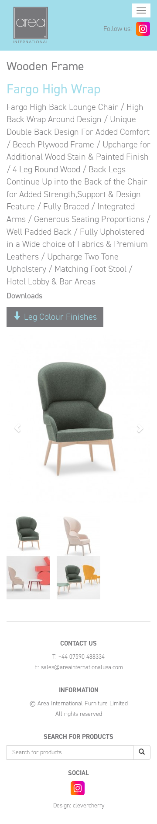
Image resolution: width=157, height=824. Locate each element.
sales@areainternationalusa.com (82, 667)
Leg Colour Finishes (59, 316)
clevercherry (88, 805)
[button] (17, 423)
